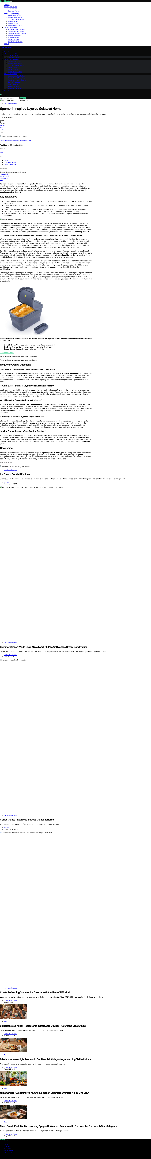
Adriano (6, 482)
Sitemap (7, 1146)
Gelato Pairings (13, 21)
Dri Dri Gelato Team (10, 655)
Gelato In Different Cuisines (17, 33)
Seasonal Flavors (14, 11)
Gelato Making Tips (14, 15)
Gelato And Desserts (12, 13)
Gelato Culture (13, 23)
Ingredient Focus (18, 19)
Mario (1, 153)
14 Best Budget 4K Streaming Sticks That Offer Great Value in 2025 (15, 140)
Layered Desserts (10, 164)
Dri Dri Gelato (5, 1)
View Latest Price (7, 353)
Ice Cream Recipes (11, 9)
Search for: (3, 96)
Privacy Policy (10, 1150)
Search (22, 98)
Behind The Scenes (14, 35)
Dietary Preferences (15, 17)
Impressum (8, 1152)
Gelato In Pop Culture (15, 42)
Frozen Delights (10, 7)
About (6, 44)
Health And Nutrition (15, 25)
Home (6, 1144)
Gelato (6, 160)
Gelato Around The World (16, 31)
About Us (7, 1148)
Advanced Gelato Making (16, 29)
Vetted (6, 5)
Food (5, 1021)
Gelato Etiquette (13, 40)
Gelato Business (10, 27)
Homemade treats (10, 162)
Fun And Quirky (13, 38)
